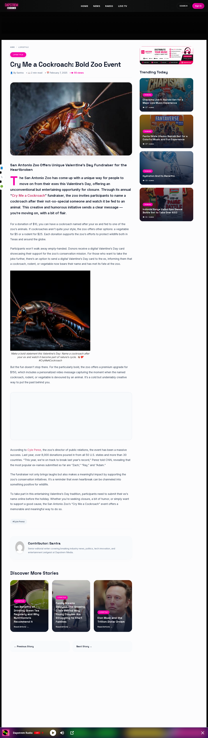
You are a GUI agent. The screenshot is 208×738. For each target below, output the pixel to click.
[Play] (53, 733)
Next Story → (84, 646)
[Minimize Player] (202, 733)
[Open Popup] (72, 733)
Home (84, 5)
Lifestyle (23, 47)
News (96, 5)
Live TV (122, 5)
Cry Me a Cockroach (28, 195)
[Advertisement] (104, 23)
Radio (109, 5)
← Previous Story (24, 646)
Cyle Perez (34, 449)
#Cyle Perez (19, 521)
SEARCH (184, 6)
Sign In (198, 6)
